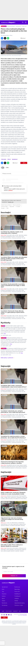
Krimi (3, 589)
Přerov (9, 159)
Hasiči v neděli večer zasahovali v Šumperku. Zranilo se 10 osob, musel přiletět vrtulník (13, 493)
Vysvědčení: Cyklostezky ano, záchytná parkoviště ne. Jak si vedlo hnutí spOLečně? (13, 411)
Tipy (3, 591)
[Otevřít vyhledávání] (22, 22)
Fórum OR (17, 591)
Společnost (18, 26)
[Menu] (25, 22)
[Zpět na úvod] (8, 22)
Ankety (16, 600)
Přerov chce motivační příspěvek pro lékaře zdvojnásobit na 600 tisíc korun (24, 26)
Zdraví (3, 600)
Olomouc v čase (19, 605)
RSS (20, 611)
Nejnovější (5, 366)
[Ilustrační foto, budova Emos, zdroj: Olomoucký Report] (14, 47)
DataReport (17, 593)
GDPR (3, 611)
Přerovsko (3, 159)
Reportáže (17, 589)
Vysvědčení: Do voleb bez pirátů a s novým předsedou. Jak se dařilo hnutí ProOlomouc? (13, 437)
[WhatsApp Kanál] (11, 615)
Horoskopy (4, 605)
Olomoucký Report (11, 26)
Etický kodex (9, 611)
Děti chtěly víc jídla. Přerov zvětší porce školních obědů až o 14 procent (12, 545)
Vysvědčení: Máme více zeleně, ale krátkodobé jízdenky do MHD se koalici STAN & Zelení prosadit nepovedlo (14, 259)
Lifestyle (17, 598)
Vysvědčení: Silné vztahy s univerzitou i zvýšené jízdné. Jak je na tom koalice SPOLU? (14, 386)
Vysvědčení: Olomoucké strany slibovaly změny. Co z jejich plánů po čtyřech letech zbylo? (12, 312)
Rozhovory (17, 587)
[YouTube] (9, 615)
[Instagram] (4, 615)
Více (5, 333)
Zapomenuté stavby (20, 603)
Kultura (3, 596)
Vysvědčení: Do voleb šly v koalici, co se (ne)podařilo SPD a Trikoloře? (12, 232)
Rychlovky (5, 323)
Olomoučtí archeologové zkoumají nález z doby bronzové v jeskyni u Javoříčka (12, 462)
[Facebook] (2, 615)
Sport (3, 598)
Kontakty (15, 611)
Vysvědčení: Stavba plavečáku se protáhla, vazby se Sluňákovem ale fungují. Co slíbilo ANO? (13, 285)
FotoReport (17, 596)
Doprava (4, 593)
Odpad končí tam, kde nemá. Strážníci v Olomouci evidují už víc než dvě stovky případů (12, 519)
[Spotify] (6, 615)
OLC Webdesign (24, 615)
